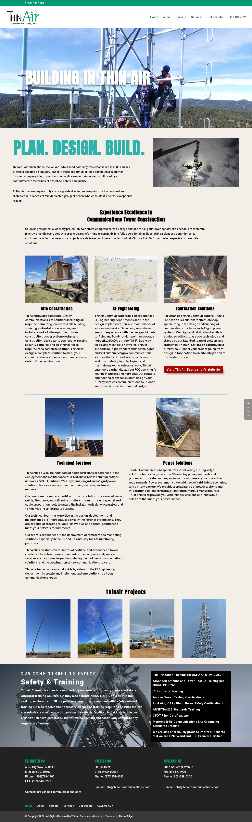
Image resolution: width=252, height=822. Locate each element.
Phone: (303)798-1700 (39, 776)
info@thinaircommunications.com (58, 791)
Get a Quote (215, 17)
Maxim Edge (126, 816)
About (167, 17)
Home (154, 17)
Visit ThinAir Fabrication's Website (193, 369)
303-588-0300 (183, 776)
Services (197, 17)
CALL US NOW (237, 17)
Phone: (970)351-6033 (109, 776)
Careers (181, 17)
